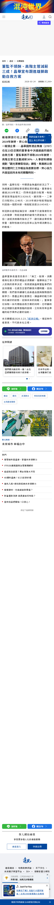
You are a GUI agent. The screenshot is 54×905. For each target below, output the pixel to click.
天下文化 (40, 867)
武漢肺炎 (25, 395)
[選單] (4, 17)
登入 (31, 140)
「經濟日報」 (33, 318)
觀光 (14, 395)
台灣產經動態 (9, 401)
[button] (27, 378)
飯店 (6, 395)
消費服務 (20, 61)
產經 (11, 61)
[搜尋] (50, 17)
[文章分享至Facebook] (17, 130)
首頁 (4, 61)
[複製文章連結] (27, 130)
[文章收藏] (37, 130)
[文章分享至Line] (6, 130)
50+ (28, 871)
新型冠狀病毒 (40, 395)
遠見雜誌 (9, 867)
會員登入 (16, 846)
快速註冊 (37, 846)
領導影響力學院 (42, 871)
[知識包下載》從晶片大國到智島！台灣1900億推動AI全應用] (9, 890)
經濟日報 (6, 81)
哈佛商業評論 (25, 867)
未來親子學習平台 (13, 871)
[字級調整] (46, 130)
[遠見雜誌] (27, 16)
